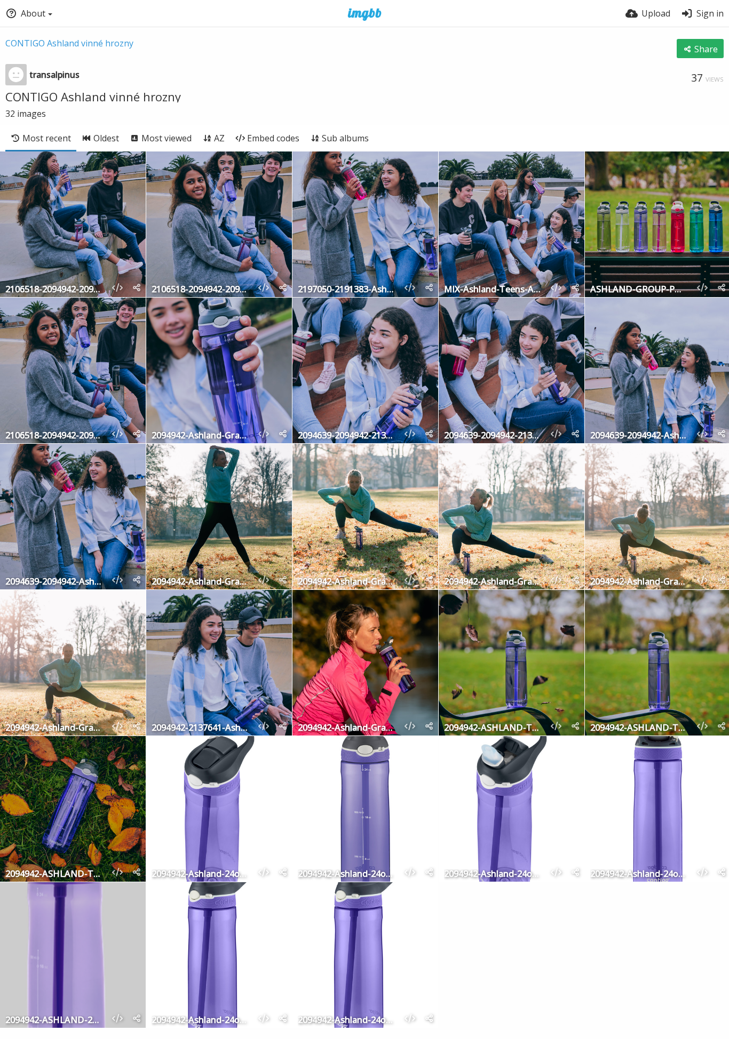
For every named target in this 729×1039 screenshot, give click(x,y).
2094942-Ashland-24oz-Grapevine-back (639, 874)
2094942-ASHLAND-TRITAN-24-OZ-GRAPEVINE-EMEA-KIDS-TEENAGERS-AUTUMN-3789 (639, 728)
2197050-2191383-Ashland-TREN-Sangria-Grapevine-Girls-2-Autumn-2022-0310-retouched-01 (346, 290)
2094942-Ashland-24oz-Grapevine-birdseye (200, 874)
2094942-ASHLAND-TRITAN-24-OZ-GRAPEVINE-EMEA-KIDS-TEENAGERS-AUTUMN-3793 (493, 728)
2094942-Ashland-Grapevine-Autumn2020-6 (493, 582)
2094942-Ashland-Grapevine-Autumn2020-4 (54, 728)
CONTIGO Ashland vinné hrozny (69, 43)
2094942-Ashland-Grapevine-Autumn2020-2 (346, 728)
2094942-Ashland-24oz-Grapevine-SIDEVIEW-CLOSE (200, 1021)
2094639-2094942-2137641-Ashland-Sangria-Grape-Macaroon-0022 (346, 436)
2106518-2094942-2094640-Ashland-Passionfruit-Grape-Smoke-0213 (200, 290)
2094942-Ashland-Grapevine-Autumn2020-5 (639, 582)
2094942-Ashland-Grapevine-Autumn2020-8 (200, 582)
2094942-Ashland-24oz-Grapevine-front (346, 874)
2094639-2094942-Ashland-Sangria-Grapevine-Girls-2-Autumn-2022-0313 (639, 436)
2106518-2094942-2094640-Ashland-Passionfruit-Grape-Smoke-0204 (54, 290)
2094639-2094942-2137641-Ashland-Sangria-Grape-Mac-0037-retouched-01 (493, 436)
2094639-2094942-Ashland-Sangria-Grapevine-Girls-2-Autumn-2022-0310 (54, 582)
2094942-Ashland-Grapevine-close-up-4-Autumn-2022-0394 (200, 436)
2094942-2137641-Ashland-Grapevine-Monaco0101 (200, 728)
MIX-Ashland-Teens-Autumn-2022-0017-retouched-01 (493, 290)
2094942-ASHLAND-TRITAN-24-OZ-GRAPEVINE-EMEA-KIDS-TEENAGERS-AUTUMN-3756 (54, 874)
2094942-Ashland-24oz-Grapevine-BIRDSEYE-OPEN (493, 874)
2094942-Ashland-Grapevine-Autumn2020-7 (346, 582)
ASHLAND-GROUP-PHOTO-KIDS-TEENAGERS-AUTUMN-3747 (639, 290)
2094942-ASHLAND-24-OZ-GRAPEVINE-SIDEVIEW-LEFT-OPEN (54, 1021)
